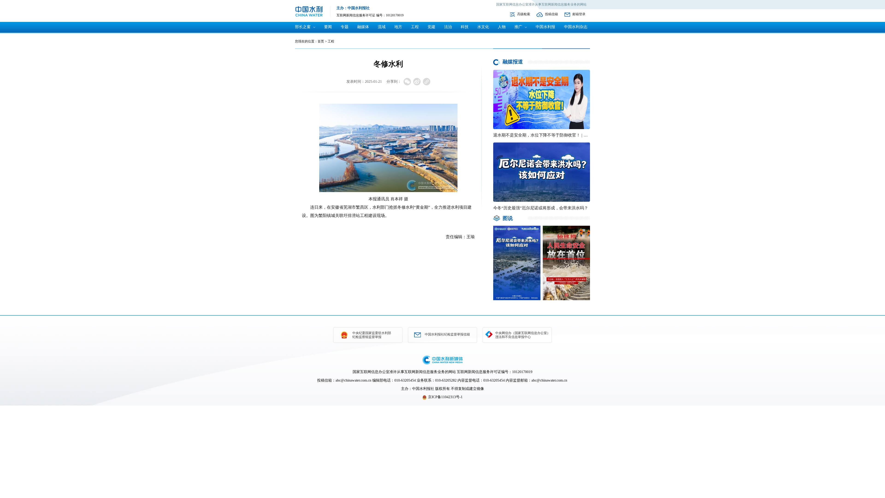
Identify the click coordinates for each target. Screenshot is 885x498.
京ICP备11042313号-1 (445, 397)
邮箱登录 (578, 14)
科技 (465, 27)
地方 (398, 27)
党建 (431, 27)
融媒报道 (513, 62)
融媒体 (363, 27)
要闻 (328, 27)
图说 (508, 218)
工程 (415, 27)
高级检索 (523, 14)
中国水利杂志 (575, 27)
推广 (518, 27)
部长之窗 (303, 27)
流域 (382, 27)
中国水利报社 (423, 389)
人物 (502, 27)
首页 (321, 41)
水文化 (483, 27)
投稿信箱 (551, 14)
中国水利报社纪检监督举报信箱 (447, 334)
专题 (344, 27)
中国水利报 (545, 27)
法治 (448, 27)
